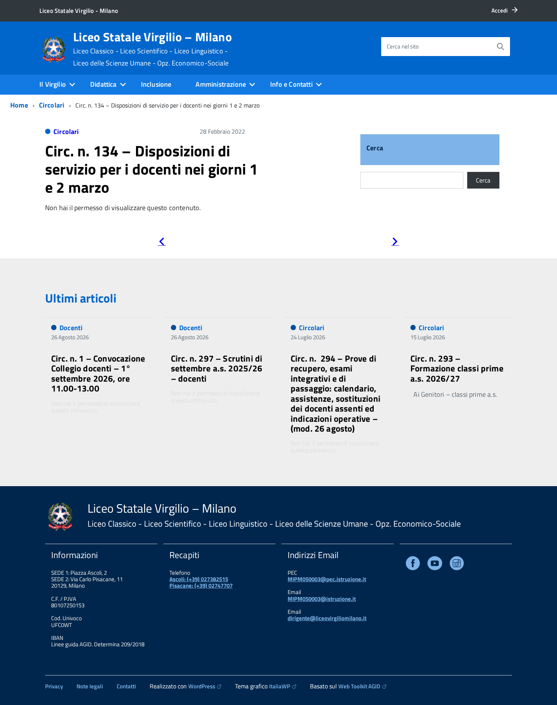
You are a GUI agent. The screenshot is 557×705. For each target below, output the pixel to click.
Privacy (54, 686)
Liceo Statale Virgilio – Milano (152, 49)
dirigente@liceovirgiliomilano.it (327, 618)
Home (19, 105)
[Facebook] (413, 564)
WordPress (201, 686)
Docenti (71, 328)
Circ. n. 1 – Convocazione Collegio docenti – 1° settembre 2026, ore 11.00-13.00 (98, 373)
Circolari (52, 105)
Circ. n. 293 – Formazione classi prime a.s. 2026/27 (457, 368)
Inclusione (156, 84)
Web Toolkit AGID (359, 686)
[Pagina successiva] (395, 243)
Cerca (374, 148)
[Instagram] (457, 564)
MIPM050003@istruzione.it (322, 598)
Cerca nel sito (403, 46)
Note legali (90, 686)
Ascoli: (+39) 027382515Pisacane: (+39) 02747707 (201, 582)
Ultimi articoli (80, 298)
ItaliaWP (279, 686)
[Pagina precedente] (162, 243)
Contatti (126, 686)
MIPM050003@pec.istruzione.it (327, 579)
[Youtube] (434, 564)
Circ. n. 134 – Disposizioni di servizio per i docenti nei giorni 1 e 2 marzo (151, 169)
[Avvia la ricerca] (500, 46)
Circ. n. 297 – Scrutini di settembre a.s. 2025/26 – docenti (217, 368)
